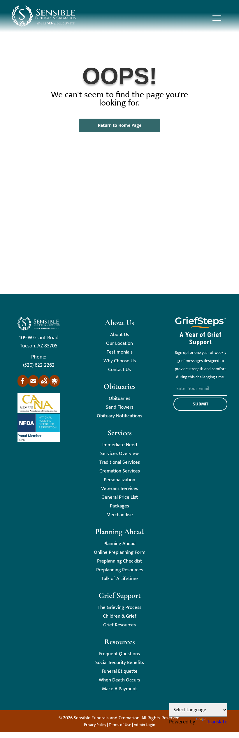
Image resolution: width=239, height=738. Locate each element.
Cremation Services (119, 471)
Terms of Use (120, 724)
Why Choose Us (119, 361)
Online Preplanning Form (119, 552)
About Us (119, 334)
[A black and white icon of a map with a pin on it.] (44, 385)
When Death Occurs (119, 680)
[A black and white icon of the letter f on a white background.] (22, 385)
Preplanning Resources (119, 570)
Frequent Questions (119, 654)
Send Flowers (119, 407)
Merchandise (119, 515)
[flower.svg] (54, 385)
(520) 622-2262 (39, 365)
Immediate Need (119, 445)
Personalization (119, 480)
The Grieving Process (119, 607)
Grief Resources (119, 625)
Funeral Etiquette (120, 671)
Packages (119, 506)
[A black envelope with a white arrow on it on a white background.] (33, 385)
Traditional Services (119, 462)
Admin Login (144, 724)
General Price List (119, 497)
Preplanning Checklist (119, 561)
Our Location (119, 343)
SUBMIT (200, 404)
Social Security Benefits (119, 662)
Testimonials (120, 352)
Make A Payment (119, 689)
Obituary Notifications (119, 416)
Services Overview (119, 453)
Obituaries (119, 398)
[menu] (216, 18)
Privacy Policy (95, 724)
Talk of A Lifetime (119, 578)
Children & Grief (119, 616)
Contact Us (119, 369)
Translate (217, 722)
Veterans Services (119, 488)
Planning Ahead (119, 543)
